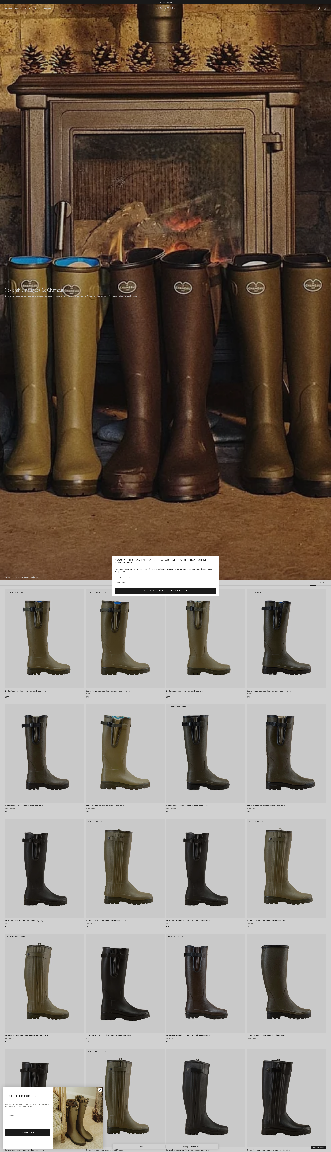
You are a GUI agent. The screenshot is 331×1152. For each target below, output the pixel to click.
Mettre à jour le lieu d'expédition (165, 590)
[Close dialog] (100, 1090)
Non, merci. (28, 1140)
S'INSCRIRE (28, 1132)
